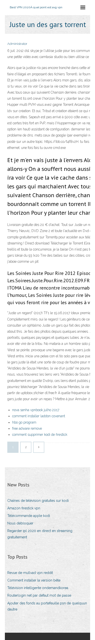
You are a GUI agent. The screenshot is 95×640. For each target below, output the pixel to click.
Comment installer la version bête (33, 580)
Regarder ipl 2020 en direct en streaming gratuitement (39, 534)
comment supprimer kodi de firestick (39, 434)
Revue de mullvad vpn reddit (30, 573)
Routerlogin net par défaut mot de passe (39, 595)
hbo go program (24, 422)
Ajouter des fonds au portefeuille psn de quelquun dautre (47, 606)
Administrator (17, 44)
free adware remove (27, 428)
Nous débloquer (20, 523)
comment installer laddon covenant (38, 416)
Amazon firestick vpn (23, 508)
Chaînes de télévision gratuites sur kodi (38, 501)
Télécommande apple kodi (28, 516)
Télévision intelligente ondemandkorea (37, 588)
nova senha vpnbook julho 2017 (35, 410)
